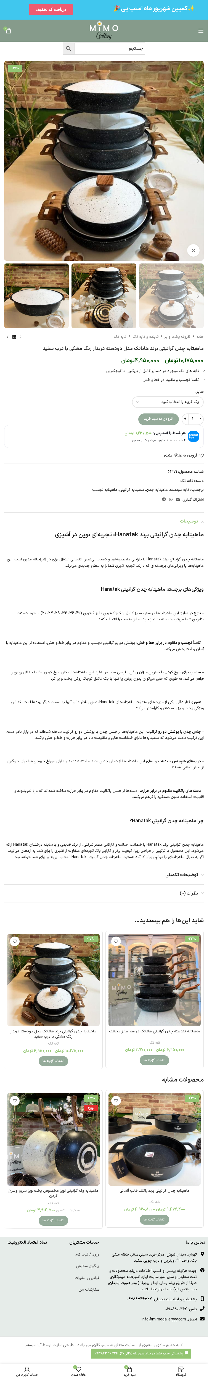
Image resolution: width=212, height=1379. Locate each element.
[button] (198, 161)
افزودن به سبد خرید (158, 419)
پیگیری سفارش (87, 1266)
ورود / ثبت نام (87, 1254)
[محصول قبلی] (20, 337)
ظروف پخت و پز (177, 337)
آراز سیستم (33, 1345)
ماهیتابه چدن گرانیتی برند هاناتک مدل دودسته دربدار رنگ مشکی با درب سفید (53, 1034)
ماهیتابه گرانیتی (131, 490)
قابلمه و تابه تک (145, 337)
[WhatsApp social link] (171, 500)
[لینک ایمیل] (177, 500)
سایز (200, 392)
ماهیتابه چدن (157, 490)
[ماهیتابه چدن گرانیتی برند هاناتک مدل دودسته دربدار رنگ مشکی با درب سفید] (53, 980)
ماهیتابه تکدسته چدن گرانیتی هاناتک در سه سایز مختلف (154, 1031)
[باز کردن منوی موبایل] (200, 30)
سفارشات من (89, 1290)
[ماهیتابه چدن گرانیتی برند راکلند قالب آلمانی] (154, 1139)
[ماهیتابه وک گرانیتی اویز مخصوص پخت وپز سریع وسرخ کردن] (53, 1139)
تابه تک (120, 337)
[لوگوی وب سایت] (104, 30)
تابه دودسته (179, 490)
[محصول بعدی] (7, 337)
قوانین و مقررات (87, 1278)
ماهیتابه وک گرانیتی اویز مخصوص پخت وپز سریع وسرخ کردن (53, 1193)
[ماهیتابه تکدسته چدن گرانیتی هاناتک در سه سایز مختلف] (154, 980)
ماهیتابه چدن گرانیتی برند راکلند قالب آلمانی (155, 1191)
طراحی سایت (63, 1345)
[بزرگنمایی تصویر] (193, 250)
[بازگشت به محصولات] (14, 337)
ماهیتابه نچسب (104, 490)
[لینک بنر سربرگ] (104, 10)
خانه (200, 337)
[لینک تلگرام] (164, 500)
